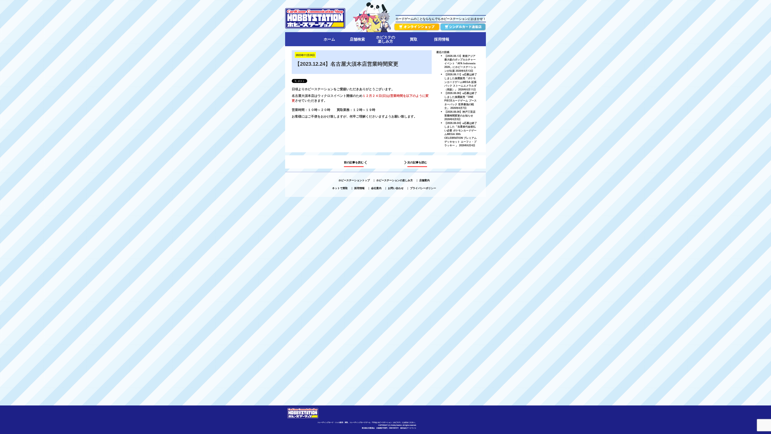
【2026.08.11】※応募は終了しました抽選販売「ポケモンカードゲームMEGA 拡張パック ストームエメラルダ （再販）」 (460, 81)
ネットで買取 (340, 188)
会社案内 (376, 188)
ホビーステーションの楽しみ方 (394, 180)
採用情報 (359, 188)
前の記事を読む (354, 162)
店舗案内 (424, 180)
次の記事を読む (417, 162)
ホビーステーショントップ (354, 180)
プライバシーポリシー (423, 188)
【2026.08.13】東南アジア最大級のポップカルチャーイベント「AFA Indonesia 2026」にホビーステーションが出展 (460, 63)
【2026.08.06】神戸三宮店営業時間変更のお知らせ (459, 113)
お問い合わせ (396, 188)
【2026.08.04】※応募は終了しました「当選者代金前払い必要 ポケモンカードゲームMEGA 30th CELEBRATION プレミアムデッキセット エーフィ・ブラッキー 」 (460, 134)
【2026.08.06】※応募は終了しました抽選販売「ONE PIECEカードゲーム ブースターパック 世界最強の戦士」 (460, 100)
